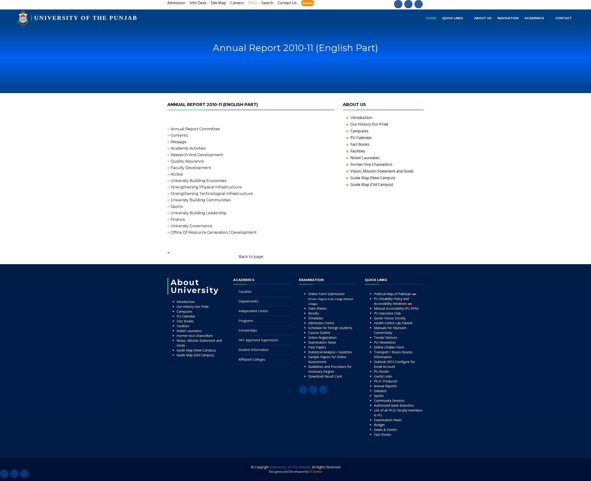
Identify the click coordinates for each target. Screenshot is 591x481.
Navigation (508, 18)
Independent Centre (253, 311)
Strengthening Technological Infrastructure (212, 193)
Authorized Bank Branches (394, 405)
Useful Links (383, 376)
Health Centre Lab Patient (393, 323)
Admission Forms (321, 323)
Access (177, 174)
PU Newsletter (385, 342)
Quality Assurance (187, 161)
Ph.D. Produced (385, 381)
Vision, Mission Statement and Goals (381, 171)
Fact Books (359, 144)
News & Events (385, 429)
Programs (245, 320)
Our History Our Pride (369, 124)
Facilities (357, 151)
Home (431, 18)
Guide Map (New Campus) (372, 177)
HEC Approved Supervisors (258, 340)
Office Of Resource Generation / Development (214, 232)
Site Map (218, 2)
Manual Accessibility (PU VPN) (396, 308)
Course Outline (319, 332)
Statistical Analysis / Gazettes (330, 352)
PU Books (381, 371)
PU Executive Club (387, 313)
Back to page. (251, 256)
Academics (534, 18)
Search (267, 2)
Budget (379, 425)
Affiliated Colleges (251, 359)
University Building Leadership (198, 213)
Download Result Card (325, 376)
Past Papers (317, 347)
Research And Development (197, 155)
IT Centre (316, 471)
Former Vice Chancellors (371, 164)
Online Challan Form (389, 347)
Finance (178, 219)
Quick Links (452, 18)
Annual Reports (385, 386)
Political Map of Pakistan (393, 294)
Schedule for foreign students (330, 328)
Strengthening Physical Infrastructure (206, 187)
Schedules (315, 318)
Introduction (361, 117)
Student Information (253, 350)
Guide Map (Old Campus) (371, 184)
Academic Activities (188, 148)
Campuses (359, 130)
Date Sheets (317, 308)
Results (313, 313)
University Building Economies (198, 180)
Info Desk (198, 2)
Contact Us (287, 2)
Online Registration (322, 337)
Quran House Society (390, 318)
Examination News (322, 342)
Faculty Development (191, 168)
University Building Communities (201, 200)
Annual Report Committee (195, 129)
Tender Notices (385, 337)
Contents (179, 135)
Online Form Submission (330, 299)
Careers (237, 2)
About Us (482, 18)
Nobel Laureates (365, 157)
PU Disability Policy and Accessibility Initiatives (391, 301)
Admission (176, 2)
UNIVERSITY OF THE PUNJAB (85, 18)
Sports (177, 206)
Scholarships (247, 330)
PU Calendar (361, 137)
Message (179, 142)
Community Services (389, 400)
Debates (380, 391)
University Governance (191, 226)
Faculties (245, 291)
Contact (563, 18)
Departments (248, 301)
